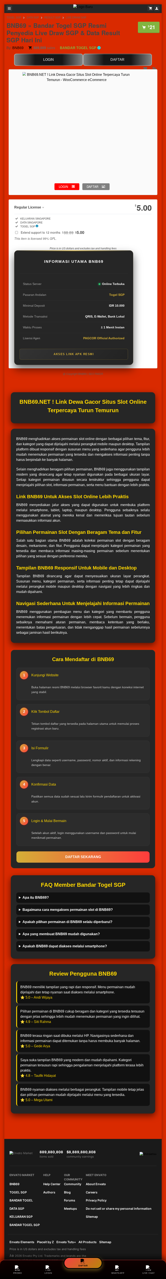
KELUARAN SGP (21, 1216)
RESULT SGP (52, 17)
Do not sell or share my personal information (119, 1208)
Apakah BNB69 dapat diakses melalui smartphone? (64, 946)
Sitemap (92, 1216)
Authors (49, 1192)
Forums (69, 1200)
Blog (67, 1192)
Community (72, 1184)
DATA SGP (33, 17)
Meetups (70, 1208)
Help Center (52, 1184)
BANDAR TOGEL (21, 1200)
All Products (87, 1242)
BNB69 (18, 48)
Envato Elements (22, 1242)
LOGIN (48, 59)
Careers (91, 1192)
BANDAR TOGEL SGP (25, 1225)
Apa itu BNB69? (35, 897)
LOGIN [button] (63, 186)
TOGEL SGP (13, 17)
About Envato (96, 1184)
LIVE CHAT (148, 1273)
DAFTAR (117, 59)
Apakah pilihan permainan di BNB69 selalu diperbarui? (67, 922)
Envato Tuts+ (66, 1242)
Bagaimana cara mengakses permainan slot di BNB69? (67, 910)
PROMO (17, 1273)
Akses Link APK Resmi (74, 354)
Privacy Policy (96, 1200)
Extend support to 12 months (52, 232)
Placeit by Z (45, 1242)
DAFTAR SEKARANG (83, 857)
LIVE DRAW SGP (76, 17)
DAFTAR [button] (92, 186)
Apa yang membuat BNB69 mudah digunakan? (61, 934)
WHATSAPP (117, 1273)
